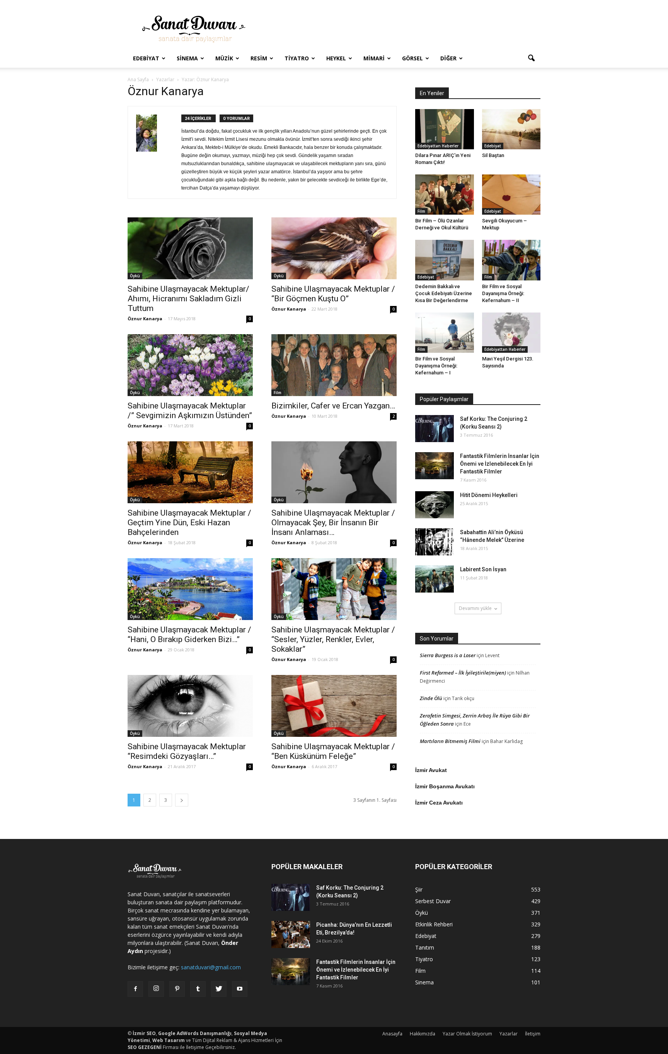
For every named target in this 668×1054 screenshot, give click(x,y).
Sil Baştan (493, 155)
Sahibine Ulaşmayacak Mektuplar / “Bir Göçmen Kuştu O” (333, 293)
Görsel (412, 58)
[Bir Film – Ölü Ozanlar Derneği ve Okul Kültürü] (444, 194)
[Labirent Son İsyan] (434, 579)
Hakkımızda (422, 1033)
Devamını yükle (475, 608)
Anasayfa (392, 1033)
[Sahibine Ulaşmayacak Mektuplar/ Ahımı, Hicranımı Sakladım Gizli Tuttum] (190, 248)
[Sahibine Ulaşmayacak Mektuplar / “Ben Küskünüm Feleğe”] (334, 706)
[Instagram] (156, 989)
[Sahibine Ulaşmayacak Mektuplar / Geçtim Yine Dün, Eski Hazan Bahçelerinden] (190, 472)
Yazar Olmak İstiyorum (467, 1033)
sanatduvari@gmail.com (211, 967)
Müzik (224, 58)
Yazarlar (508, 1033)
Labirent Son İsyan (483, 569)
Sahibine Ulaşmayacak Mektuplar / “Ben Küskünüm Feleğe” (333, 751)
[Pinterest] (177, 989)
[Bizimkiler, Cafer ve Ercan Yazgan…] (334, 365)
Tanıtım (424, 947)
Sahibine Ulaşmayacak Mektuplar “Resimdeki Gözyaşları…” (187, 751)
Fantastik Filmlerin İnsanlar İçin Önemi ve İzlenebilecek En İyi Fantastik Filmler (499, 464)
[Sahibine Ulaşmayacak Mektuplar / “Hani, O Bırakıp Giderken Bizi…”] (190, 589)
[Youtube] (239, 989)
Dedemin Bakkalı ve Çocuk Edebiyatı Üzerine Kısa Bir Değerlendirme (443, 293)
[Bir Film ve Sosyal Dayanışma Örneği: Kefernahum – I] (444, 333)
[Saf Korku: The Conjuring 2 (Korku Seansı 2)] (434, 428)
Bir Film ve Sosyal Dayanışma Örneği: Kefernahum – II (503, 293)
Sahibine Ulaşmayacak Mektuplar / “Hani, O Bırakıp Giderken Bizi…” (189, 634)
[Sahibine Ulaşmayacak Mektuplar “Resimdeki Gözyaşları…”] (190, 706)
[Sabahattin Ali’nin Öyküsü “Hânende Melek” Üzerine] (434, 541)
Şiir (419, 889)
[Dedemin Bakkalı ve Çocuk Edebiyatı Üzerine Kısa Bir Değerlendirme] (444, 260)
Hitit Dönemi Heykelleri (489, 495)
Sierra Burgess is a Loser (447, 655)
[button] (531, 58)
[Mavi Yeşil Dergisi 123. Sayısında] (511, 333)
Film (277, 392)
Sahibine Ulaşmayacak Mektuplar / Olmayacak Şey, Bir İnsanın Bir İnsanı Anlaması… (333, 522)
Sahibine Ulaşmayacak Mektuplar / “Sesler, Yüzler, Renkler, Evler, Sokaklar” (333, 639)
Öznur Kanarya (145, 318)
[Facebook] (135, 989)
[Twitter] (219, 989)
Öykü (135, 275)
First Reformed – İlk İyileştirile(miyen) (463, 672)
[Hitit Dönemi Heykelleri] (434, 504)
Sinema (187, 58)
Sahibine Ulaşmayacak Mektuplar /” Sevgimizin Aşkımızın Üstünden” (190, 410)
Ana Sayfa (138, 79)
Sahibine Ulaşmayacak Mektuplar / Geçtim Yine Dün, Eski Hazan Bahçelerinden (189, 522)
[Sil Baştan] (511, 129)
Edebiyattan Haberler (438, 146)
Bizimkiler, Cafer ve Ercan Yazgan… (333, 405)
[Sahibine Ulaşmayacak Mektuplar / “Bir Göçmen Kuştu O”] (334, 248)
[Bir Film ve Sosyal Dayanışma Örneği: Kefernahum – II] (511, 260)
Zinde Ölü (431, 698)
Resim (258, 58)
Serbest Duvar (433, 901)
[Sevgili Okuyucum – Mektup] (511, 194)
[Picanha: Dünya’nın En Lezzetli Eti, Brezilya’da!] (290, 934)
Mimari (374, 58)
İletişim (532, 1033)
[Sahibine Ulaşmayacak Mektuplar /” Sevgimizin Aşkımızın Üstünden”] (190, 365)
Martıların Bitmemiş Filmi (450, 741)
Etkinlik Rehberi (434, 924)
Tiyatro (297, 58)
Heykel (336, 58)
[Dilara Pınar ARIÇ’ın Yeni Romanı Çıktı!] (444, 129)
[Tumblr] (198, 989)
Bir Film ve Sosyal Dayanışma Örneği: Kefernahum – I (436, 366)
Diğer (448, 58)
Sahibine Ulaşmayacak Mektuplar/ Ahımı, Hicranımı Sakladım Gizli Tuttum (188, 298)
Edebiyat (146, 58)
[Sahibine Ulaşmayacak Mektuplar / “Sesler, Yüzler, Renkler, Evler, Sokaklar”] (334, 589)
